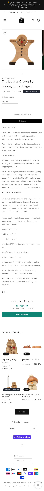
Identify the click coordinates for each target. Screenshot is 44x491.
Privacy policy (9, 486)
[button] (4, 20)
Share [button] (6, 292)
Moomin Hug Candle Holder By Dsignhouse (11, 395)
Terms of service (21, 486)
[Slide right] (27, 74)
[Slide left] (16, 74)
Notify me (22, 121)
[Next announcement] (39, 4)
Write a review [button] (22, 314)
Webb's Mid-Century (13, 482)
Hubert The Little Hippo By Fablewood (31, 360)
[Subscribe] (33, 428)
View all (22, 412)
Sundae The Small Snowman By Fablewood (31, 395)
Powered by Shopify (25, 482)
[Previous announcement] (4, 4)
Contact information (34, 486)
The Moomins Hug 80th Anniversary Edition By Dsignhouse (9, 361)
